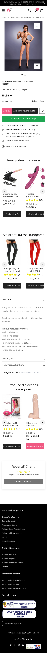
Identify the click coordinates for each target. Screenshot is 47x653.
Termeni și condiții (9, 521)
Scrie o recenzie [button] (23, 481)
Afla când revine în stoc (7, 111)
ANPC (4, 537)
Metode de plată (8, 559)
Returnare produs (14, 623)
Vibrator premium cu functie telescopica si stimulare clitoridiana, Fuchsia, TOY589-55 (34, 195)
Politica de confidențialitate (13, 529)
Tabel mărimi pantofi (10, 584)
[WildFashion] (9, 10)
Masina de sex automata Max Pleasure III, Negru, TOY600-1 (11, 195)
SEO (29, 633)
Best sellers (27, 372)
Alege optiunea (35, 446)
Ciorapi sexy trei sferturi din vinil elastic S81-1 (12, 270)
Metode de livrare (9, 555)
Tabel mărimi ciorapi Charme (14, 588)
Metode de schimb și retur (12, 563)
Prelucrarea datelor (10, 525)
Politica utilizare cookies (12, 533)
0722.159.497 (33, 125)
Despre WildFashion (10, 517)
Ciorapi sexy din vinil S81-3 (35, 269)
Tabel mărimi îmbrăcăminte (13, 580)
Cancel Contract (8, 541)
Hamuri (37, 372)
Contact (5, 567)
